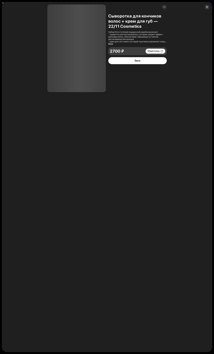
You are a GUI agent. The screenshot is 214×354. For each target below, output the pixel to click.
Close (207, 7)
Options (164, 7)
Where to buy (154, 51)
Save (137, 60)
